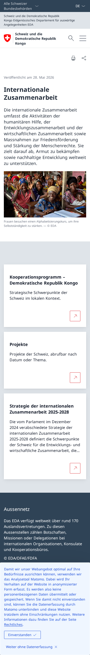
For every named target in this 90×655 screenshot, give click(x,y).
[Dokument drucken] (73, 58)
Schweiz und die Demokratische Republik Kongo (35, 39)
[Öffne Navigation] (83, 38)
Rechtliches (13, 624)
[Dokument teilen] (83, 58)
